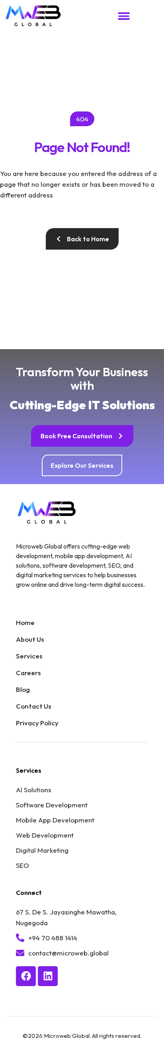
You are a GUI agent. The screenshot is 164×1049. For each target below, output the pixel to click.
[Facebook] (26, 976)
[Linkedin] (48, 976)
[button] (124, 16)
